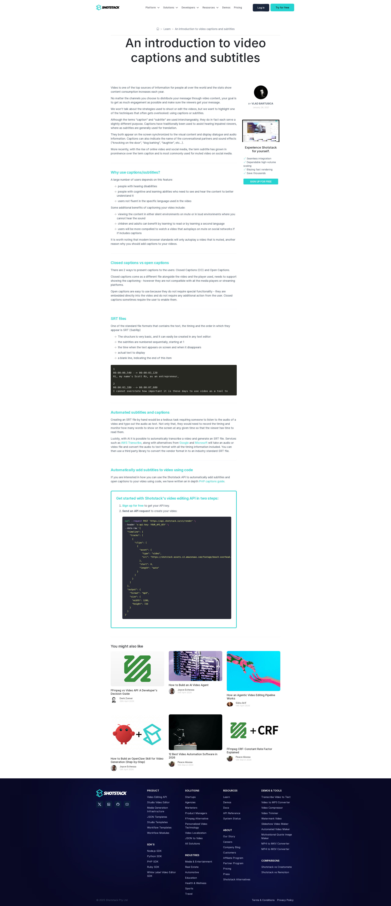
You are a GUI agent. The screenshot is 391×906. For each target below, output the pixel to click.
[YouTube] (127, 804)
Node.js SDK (154, 850)
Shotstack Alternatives (236, 879)
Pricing (238, 7)
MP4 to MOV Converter (275, 849)
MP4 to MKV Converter (275, 843)
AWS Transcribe (131, 442)
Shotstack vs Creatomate (276, 866)
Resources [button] (209, 7)
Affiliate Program (233, 857)
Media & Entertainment (198, 861)
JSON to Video (194, 838)
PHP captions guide (211, 481)
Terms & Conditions (263, 900)
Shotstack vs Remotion (275, 872)
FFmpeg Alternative (196, 818)
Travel (188, 893)
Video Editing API (157, 797)
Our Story (229, 836)
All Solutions (192, 843)
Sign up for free (133, 505)
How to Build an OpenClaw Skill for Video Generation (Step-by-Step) (137, 760)
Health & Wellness (195, 883)
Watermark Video (271, 818)
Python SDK (154, 856)
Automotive (192, 872)
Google (184, 442)
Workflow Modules (158, 832)
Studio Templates (157, 822)
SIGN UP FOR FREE (261, 181)
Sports (189, 888)
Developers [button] (188, 7)
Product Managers (196, 813)
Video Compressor (272, 807)
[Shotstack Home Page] (114, 7)
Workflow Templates (159, 827)
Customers (229, 852)
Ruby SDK (153, 866)
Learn (226, 797)
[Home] (157, 29)
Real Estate (192, 866)
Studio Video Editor (158, 802)
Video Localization (195, 832)
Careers (227, 841)
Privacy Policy (285, 900)
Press (226, 874)
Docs (226, 807)
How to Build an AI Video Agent (188, 685)
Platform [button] (151, 7)
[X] (99, 804)
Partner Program (233, 863)
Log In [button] (261, 7)
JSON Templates (157, 816)
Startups (190, 797)
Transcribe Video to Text (276, 797)
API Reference (231, 813)
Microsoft (201, 442)
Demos (226, 7)
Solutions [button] (168, 7)
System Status (232, 818)
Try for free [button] (282, 7)
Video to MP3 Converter (275, 802)
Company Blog (231, 847)
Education (191, 877)
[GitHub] (118, 804)
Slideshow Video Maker (275, 823)
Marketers (191, 807)
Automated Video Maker (275, 829)
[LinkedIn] (109, 804)
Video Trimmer (269, 813)
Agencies (190, 802)
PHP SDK (152, 861)
